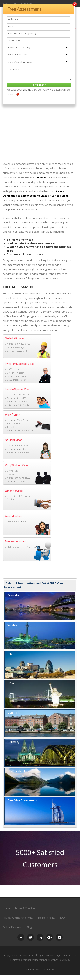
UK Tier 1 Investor (15, 372)
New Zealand (16, 771)
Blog (29, 927)
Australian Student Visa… (19, 452)
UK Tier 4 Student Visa (17, 445)
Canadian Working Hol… (18, 481)
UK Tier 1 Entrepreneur (18, 369)
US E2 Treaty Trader (16, 379)
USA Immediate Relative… (19, 405)
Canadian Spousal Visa (17, 398)
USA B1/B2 (12, 474)
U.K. (10, 654)
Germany (13, 742)
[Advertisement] (40, 117)
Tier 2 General (13, 423)
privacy (27, 89)
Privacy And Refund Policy (18, 917)
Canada (12, 624)
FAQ (62, 917)
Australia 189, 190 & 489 (18, 343)
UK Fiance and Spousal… (18, 394)
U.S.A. (11, 683)
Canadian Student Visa (17, 448)
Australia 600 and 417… (18, 477)
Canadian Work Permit (18, 419)
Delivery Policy (46, 917)
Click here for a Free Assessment (22, 546)
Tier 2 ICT (11, 427)
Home (6, 908)
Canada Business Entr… (18, 376)
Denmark (13, 712)
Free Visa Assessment (22, 800)
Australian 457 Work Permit (20, 430)
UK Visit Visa (13, 470)
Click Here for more (16, 521)
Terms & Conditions (26, 908)
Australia (41, 177)
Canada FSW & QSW (16, 347)
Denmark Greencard (17, 350)
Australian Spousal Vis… (18, 401)
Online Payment (12, 927)
